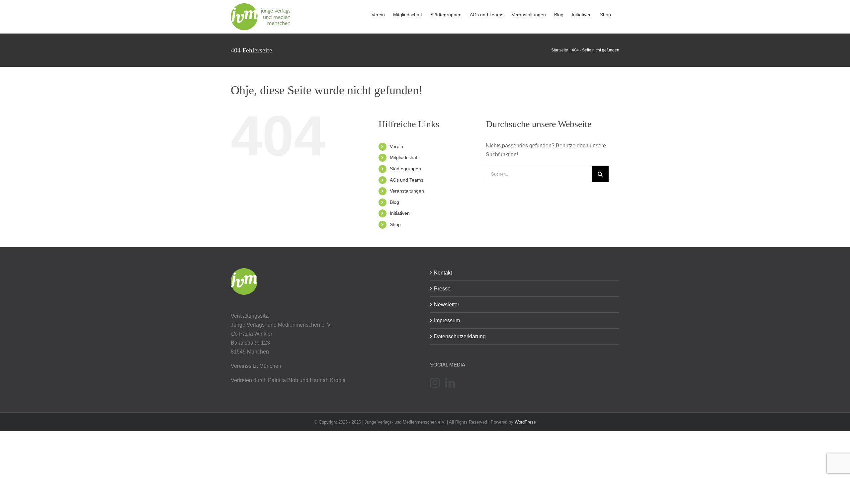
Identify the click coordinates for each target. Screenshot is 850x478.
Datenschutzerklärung (460, 336)
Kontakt (443, 273)
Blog (394, 202)
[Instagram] (435, 383)
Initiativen (400, 213)
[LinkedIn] (450, 383)
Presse (442, 288)
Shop (395, 224)
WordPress (525, 422)
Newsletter (446, 304)
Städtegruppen (405, 168)
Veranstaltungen (407, 191)
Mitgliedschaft (404, 157)
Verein (396, 146)
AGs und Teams (406, 180)
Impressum (447, 320)
